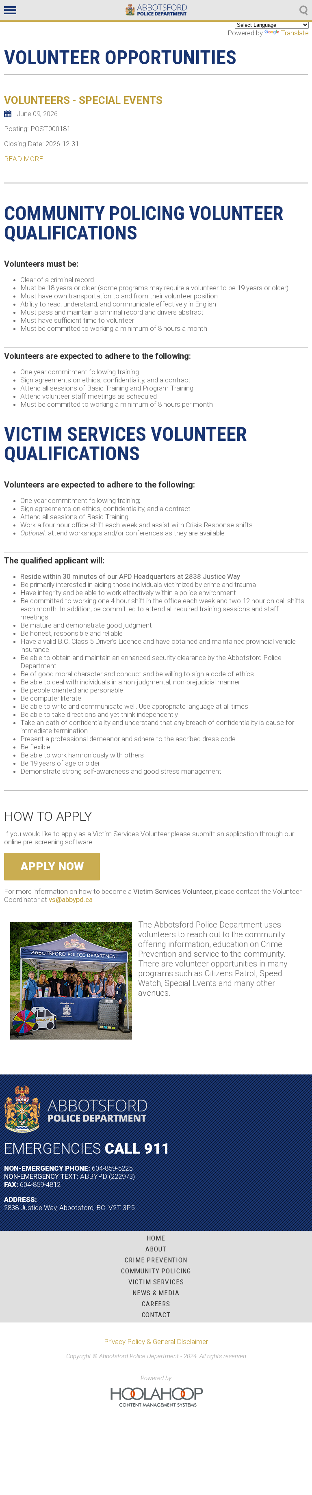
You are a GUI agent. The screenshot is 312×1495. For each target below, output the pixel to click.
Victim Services (156, 1282)
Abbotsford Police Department (156, 10)
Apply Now (52, 866)
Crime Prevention (156, 1260)
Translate (295, 33)
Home (156, 1238)
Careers (156, 1304)
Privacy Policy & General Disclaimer (156, 1342)
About (155, 1249)
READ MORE (23, 159)
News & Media (155, 1293)
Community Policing (156, 1271)
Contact (156, 1315)
